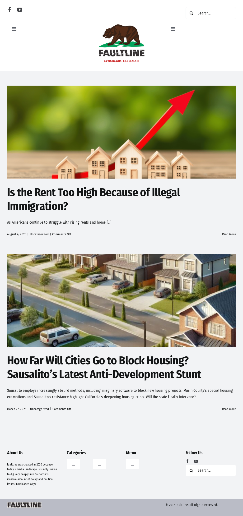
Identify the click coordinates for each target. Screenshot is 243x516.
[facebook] (9, 9)
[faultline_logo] (121, 25)
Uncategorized (39, 234)
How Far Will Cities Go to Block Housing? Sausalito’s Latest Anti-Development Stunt (104, 367)
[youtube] (19, 9)
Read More (229, 234)
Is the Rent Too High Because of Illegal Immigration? (93, 199)
